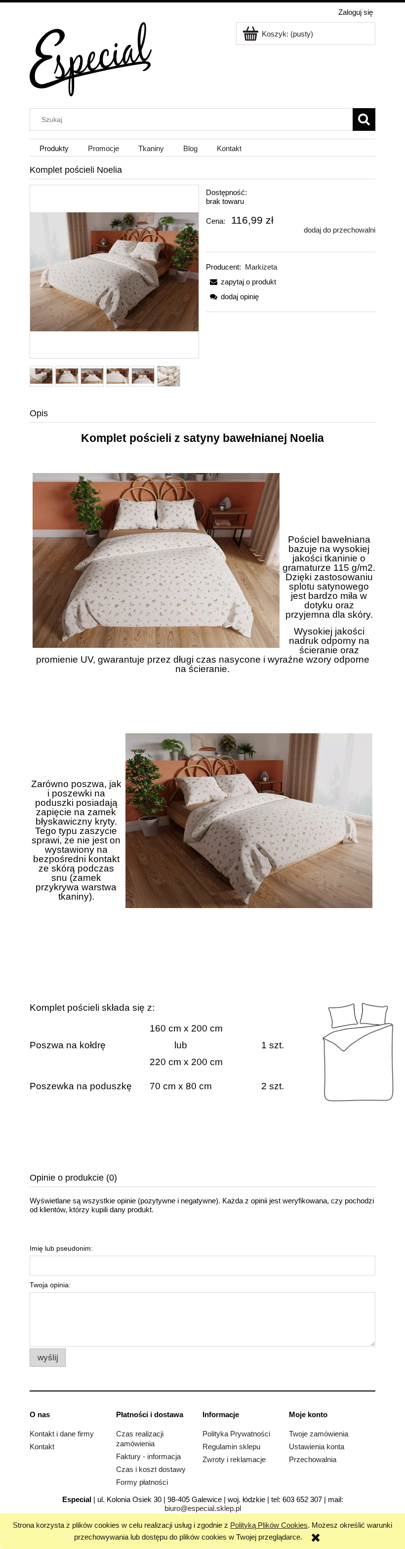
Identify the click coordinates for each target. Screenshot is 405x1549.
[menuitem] (54, 148)
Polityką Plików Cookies (269, 1525)
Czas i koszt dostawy (151, 1469)
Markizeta (261, 267)
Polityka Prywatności (236, 1434)
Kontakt (42, 1446)
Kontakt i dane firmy (62, 1434)
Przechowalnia (312, 1459)
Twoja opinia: (50, 1285)
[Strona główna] (91, 58)
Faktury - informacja (148, 1456)
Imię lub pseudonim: (61, 1248)
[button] (241, 282)
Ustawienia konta (316, 1446)
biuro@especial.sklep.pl (202, 1508)
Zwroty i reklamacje (234, 1459)
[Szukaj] (364, 119)
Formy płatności (142, 1482)
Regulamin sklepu (231, 1446)
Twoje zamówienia (318, 1434)
